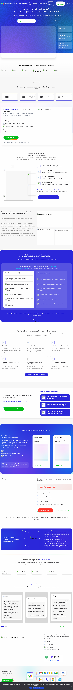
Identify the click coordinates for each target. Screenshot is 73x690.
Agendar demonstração (60, 3)
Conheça (36, 468)
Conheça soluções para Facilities (36, 377)
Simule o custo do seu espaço (61, 513)
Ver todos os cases (65, 630)
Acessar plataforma (50, 3)
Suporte (45, 3)
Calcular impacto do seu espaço (46, 20)
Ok (30, 687)
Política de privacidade (38, 687)
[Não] (71, 686)
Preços (40, 3)
